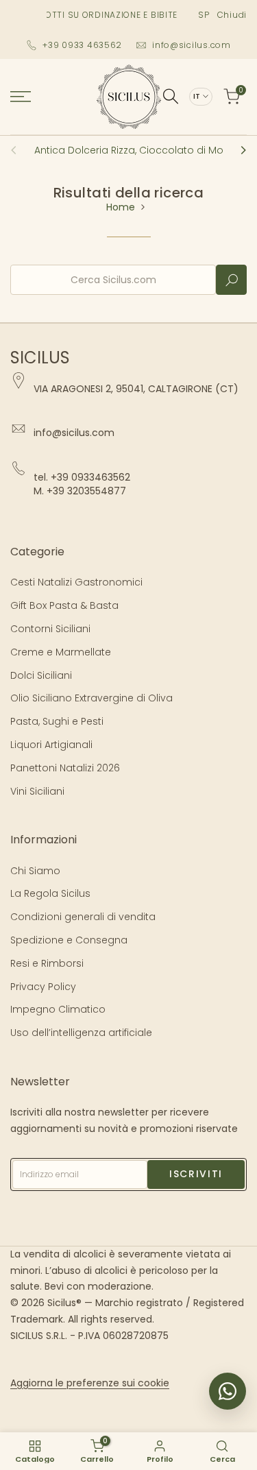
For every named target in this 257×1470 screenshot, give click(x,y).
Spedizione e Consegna (68, 940)
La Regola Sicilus (50, 893)
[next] (239, 150)
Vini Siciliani (37, 791)
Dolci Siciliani (41, 675)
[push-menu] (20, 96)
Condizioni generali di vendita (83, 917)
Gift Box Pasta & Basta (64, 605)
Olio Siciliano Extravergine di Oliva (91, 698)
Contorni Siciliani (50, 629)
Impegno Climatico (58, 1009)
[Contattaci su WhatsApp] (227, 1391)
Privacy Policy (43, 986)
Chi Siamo (35, 871)
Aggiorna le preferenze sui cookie (89, 1383)
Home (120, 207)
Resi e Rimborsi (47, 963)
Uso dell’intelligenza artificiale (81, 1032)
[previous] (17, 150)
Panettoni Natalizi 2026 (65, 768)
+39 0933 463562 (82, 45)
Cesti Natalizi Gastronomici (76, 582)
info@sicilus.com (191, 45)
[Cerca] (170, 96)
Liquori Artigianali (51, 744)
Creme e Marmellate (60, 652)
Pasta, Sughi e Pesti (56, 721)
